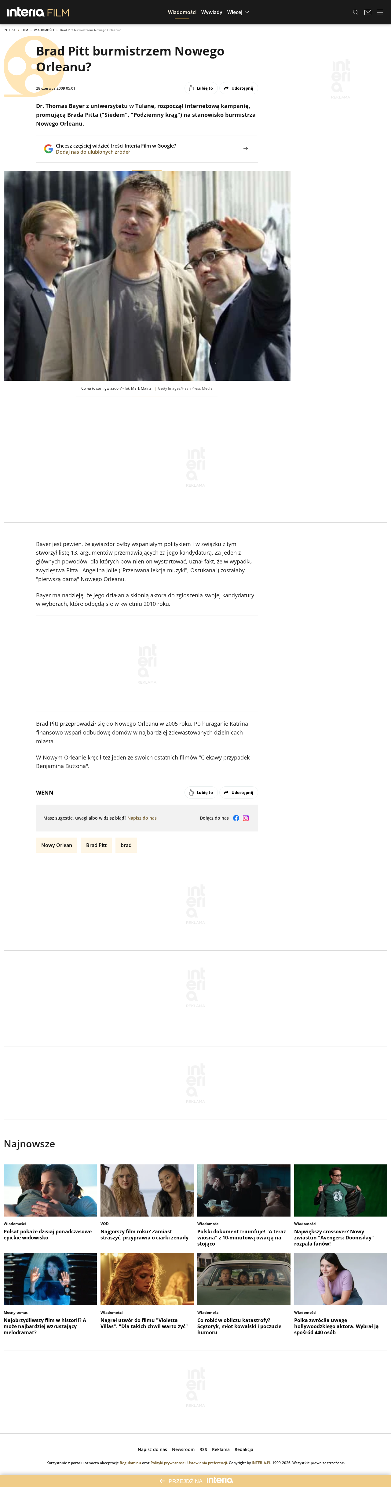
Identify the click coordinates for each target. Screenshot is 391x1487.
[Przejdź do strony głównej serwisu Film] (58, 12)
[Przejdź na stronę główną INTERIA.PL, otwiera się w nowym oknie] (26, 12)
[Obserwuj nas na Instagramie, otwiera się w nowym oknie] (246, 818)
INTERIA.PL (261, 1462)
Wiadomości (44, 30)
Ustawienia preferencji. (207, 1462)
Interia (10, 30)
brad (126, 845)
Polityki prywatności (168, 1462)
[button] (182, 12)
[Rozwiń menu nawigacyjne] (380, 12)
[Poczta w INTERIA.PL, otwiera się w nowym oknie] (368, 12)
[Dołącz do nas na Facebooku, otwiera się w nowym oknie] (236, 818)
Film (24, 30)
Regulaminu (130, 1462)
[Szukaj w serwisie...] (355, 12)
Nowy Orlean (56, 845)
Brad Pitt (96, 845)
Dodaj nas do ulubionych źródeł (116, 152)
